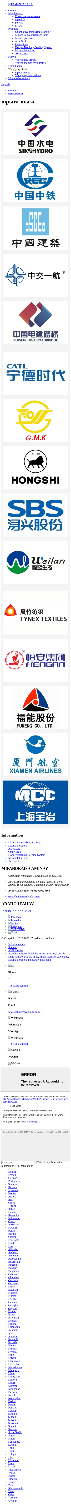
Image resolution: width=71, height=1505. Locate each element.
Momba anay (15, 13)
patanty (19, 22)
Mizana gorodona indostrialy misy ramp (30, 959)
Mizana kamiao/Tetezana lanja (31, 34)
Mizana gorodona (24, 38)
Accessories (21, 53)
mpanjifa (20, 19)
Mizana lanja (31, 956)
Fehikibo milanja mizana (41, 953)
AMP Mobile (15, 950)
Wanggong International (28, 75)
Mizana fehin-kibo (25, 50)
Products (13, 28)
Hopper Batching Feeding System (33, 47)
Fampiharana (15, 65)
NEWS (12, 56)
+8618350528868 (18, 985)
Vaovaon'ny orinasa (26, 59)
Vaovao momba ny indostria (30, 62)
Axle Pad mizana (17, 953)
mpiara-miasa (22, 72)
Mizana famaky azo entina (53, 956)
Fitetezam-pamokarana (27, 16)
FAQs (18, 25)
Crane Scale (21, 44)
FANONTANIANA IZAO (16, 911)
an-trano (12, 10)
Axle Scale (21, 41)
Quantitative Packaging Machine (33, 31)
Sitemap (12, 947)
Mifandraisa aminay (19, 78)
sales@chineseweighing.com (24, 896)
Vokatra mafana (16, 944)
